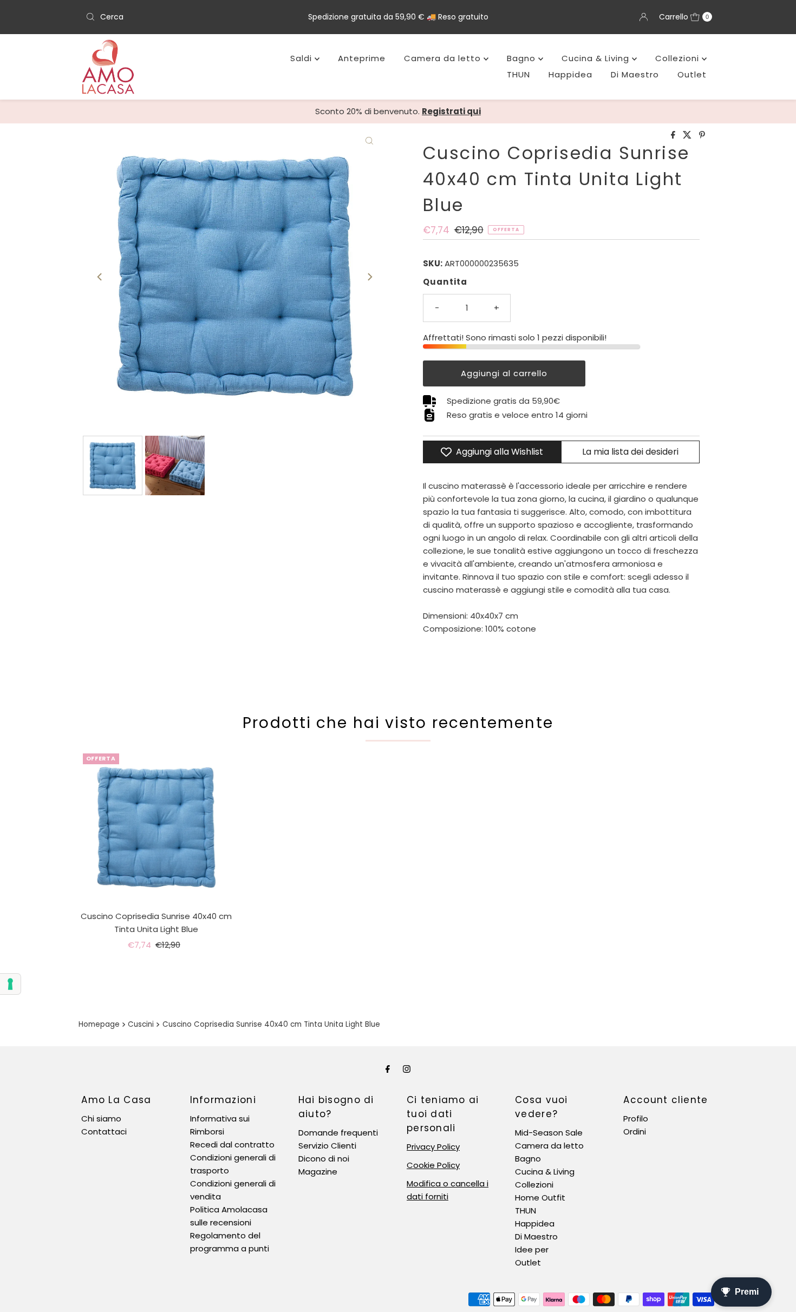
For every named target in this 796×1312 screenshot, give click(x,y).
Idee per (532, 1249)
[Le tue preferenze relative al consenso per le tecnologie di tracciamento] (10, 984)
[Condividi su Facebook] (674, 135)
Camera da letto (444, 58)
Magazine (317, 1171)
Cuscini (141, 1024)
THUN (518, 74)
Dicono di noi (323, 1158)
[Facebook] (388, 1068)
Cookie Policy (433, 1165)
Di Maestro (635, 74)
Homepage (99, 1024)
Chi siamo (101, 1118)
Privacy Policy (433, 1146)
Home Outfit (540, 1197)
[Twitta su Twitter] (688, 135)
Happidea (570, 74)
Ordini (634, 1131)
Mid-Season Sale (549, 1132)
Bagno (522, 58)
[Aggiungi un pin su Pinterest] (702, 135)
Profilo (635, 1118)
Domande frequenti (338, 1132)
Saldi (302, 58)
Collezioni (678, 58)
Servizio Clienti (327, 1145)
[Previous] (100, 276)
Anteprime (362, 58)
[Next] (369, 276)
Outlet (692, 74)
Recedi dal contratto (232, 1144)
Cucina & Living (597, 58)
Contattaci (104, 1131)
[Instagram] (406, 1068)
